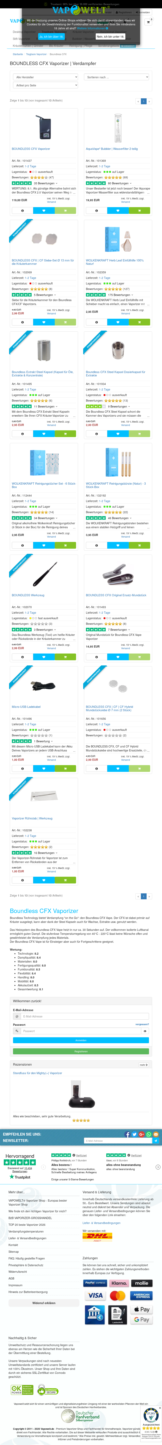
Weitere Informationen (91, 28)
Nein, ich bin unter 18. (110, 36)
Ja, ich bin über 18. (51, 36)
